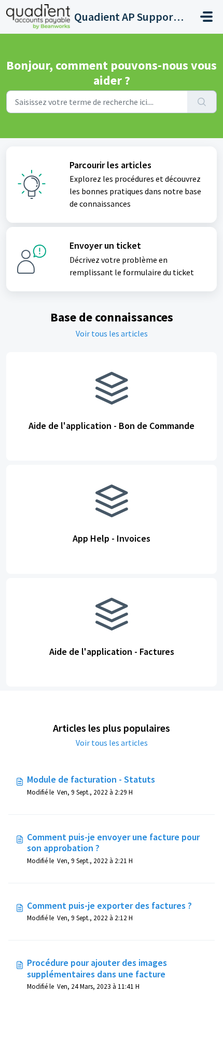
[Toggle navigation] (206, 16)
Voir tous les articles (112, 333)
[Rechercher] (202, 101)
